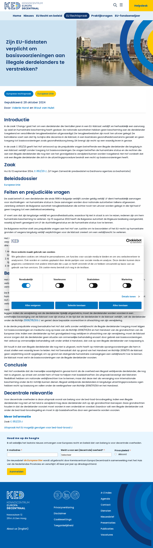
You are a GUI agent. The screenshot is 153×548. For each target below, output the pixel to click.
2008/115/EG (31, 320)
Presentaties (108, 522)
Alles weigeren (32, 305)
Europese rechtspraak (19, 93)
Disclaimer (60, 513)
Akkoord (122, 454)
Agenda (105, 498)
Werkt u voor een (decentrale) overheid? (83, 450)
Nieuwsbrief (107, 516)
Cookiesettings (63, 519)
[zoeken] (115, 5)
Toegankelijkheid (63, 525)
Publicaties (107, 528)
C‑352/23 (39, 171)
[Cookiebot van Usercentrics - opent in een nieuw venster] (128, 241)
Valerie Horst (20, 108)
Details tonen (129, 296)
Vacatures (107, 534)
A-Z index (106, 492)
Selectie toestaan (76, 305)
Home (17, 16)
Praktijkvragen (102, 16)
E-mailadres (14, 450)
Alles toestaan (120, 305)
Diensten (106, 510)
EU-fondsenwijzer (127, 16)
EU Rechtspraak (76, 16)
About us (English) (18, 528)
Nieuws (29, 16)
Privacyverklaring (64, 507)
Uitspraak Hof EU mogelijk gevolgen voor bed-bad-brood (37, 427)
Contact (106, 504)
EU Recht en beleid (49, 16)
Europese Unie (46, 93)
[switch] (59, 285)
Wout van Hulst (44, 108)
